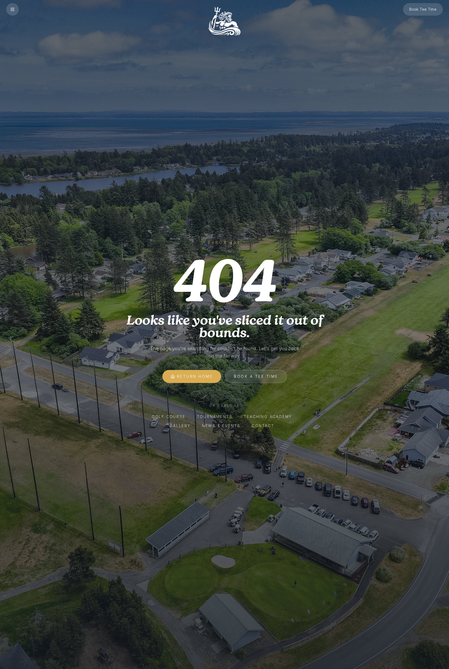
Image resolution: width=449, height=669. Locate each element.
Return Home (195, 376)
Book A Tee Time (256, 376)
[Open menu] (12, 9)
